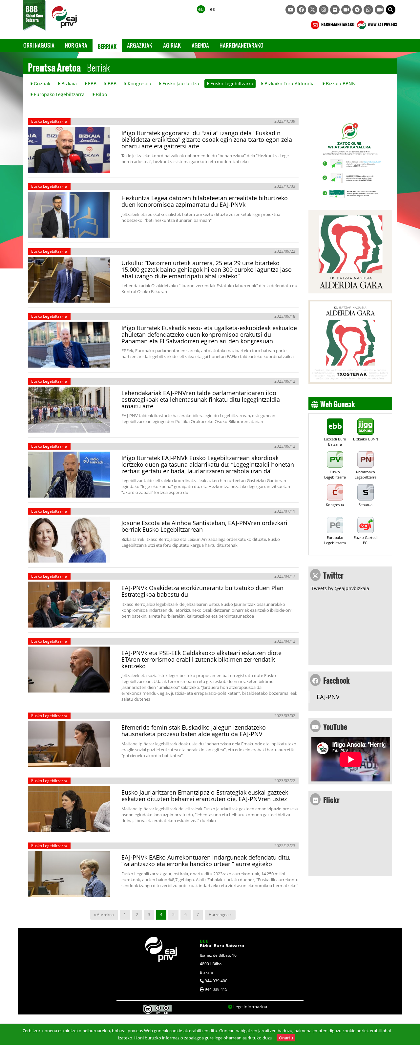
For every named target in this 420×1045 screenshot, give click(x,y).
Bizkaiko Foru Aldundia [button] (289, 83)
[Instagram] (323, 9)
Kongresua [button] (138, 83)
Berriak (107, 45)
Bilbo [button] (100, 94)
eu (201, 9)
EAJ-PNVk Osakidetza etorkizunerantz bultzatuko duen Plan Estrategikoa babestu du (202, 591)
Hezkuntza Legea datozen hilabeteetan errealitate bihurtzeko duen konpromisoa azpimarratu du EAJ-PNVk (204, 201)
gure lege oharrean (223, 1038)
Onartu (286, 1038)
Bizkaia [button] (68, 83)
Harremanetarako (241, 45)
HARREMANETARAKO (337, 24)
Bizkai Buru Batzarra (222, 943)
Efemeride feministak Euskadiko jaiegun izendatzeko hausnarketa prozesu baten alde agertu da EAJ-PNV (193, 730)
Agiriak (172, 45)
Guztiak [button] (41, 83)
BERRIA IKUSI (50, 166)
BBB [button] (111, 83)
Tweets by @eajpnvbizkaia (340, 588)
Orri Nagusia (38, 45)
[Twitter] (312, 9)
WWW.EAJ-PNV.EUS (382, 24)
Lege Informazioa (250, 1007)
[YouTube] (290, 9)
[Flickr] (335, 9)
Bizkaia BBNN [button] (340, 83)
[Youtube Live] (379, 9)
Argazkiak (140, 45)
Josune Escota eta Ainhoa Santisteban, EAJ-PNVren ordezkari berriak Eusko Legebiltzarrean (204, 526)
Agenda (200, 45)
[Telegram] (357, 9)
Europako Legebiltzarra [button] (58, 94)
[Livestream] (346, 9)
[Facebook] (301, 9)
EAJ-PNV (328, 697)
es (212, 9)
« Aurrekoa (104, 914)
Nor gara (76, 45)
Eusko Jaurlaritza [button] (180, 83)
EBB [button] (91, 83)
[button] (390, 9)
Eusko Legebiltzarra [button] (231, 83)
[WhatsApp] (368, 9)
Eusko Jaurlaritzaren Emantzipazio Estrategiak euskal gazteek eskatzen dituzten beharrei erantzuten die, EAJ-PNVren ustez (204, 795)
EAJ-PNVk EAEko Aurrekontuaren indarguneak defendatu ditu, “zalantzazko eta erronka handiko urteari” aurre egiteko (205, 860)
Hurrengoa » (220, 914)
